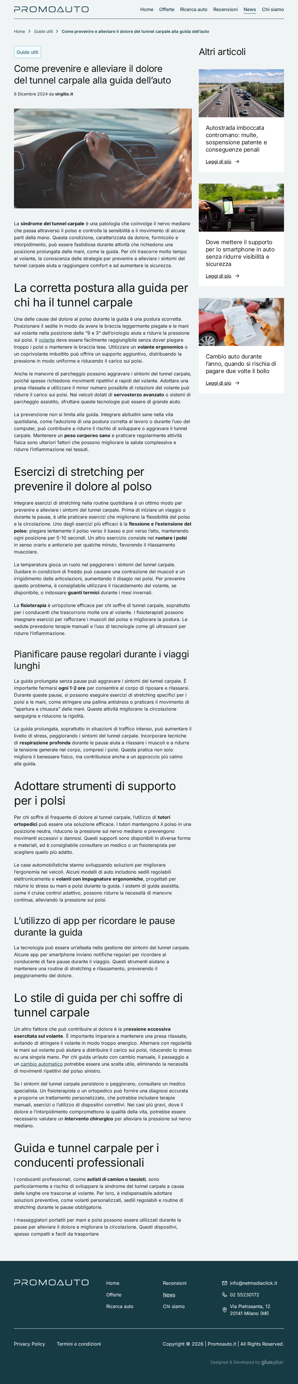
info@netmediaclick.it (253, 1283)
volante (47, 340)
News (250, 9)
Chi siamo (273, 9)
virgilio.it (64, 93)
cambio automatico (42, 1064)
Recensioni (225, 9)
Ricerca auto (193, 9)
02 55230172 (244, 1295)
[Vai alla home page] (51, 9)
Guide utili (43, 31)
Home (146, 9)
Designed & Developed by (235, 1362)
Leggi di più (218, 161)
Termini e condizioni (79, 1344)
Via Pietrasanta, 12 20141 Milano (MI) (250, 1309)
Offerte (166, 9)
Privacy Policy (29, 1344)
